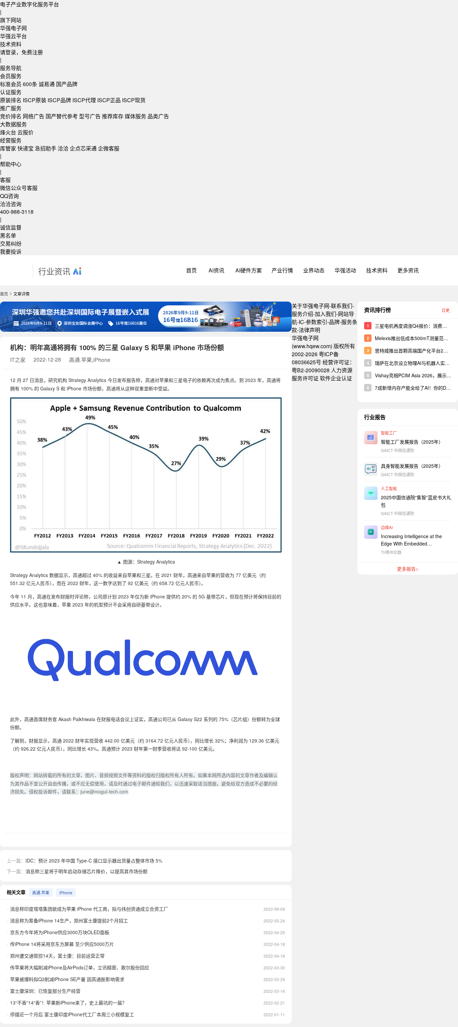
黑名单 (8, 235)
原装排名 (10, 100)
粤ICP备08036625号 (315, 358)
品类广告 (158, 116)
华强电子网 (13, 28)
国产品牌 (66, 84)
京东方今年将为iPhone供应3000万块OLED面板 (59, 932)
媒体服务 (135, 116)
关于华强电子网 (310, 306)
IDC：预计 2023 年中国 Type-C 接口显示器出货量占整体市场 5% (93, 860)
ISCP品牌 (59, 100)
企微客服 (108, 148)
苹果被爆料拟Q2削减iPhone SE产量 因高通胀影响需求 (67, 979)
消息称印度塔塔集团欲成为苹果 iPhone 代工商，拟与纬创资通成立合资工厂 (89, 908)
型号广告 (90, 116)
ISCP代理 (84, 100)
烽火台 (8, 132)
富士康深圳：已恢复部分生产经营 (45, 990)
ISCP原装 (34, 100)
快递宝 (25, 148)
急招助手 (45, 148)
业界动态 (314, 270)
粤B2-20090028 (311, 370)
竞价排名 (10, 116)
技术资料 (10, 44)
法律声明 (309, 330)
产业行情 (282, 270)
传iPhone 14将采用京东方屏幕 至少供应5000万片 (62, 944)
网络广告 (33, 116)
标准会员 (10, 84)
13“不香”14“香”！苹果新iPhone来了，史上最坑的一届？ (68, 1002)
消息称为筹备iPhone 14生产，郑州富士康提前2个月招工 (69, 920)
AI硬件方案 (248, 270)
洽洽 (63, 148)
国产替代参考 (62, 116)
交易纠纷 (10, 243)
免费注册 (32, 52)
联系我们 (341, 306)
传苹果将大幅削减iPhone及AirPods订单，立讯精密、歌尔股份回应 (79, 967)
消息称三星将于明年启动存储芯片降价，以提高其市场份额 (86, 871)
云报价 (25, 132)
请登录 (8, 52)
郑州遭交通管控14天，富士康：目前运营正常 (57, 955)
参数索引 (316, 322)
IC (301, 322)
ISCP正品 (109, 100)
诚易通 (47, 84)
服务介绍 (302, 314)
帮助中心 (10, 164)
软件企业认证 (336, 378)
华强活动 (345, 270)
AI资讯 (216, 270)
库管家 (8, 148)
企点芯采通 (83, 148)
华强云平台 (13, 36)
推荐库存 (112, 116)
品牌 (334, 322)
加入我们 (325, 314)
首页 (191, 270)
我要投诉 (10, 251)
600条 (30, 84)
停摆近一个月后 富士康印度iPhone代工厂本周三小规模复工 (72, 1014)
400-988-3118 (17, 211)
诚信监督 (10, 227)
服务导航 (10, 68)
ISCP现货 (134, 100)
